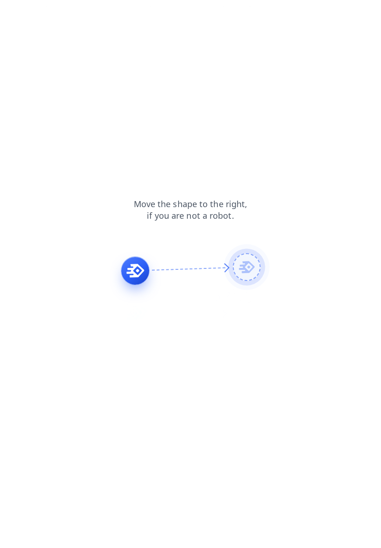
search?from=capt (240, 6)
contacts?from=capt (139, 6)
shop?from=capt (87, 6)
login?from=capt (191, 6)
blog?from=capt (40, 6)
